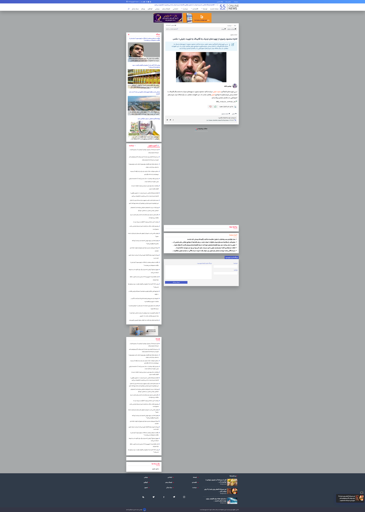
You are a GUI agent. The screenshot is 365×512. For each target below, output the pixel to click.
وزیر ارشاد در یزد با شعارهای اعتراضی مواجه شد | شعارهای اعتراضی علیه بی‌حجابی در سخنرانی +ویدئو (145, 209)
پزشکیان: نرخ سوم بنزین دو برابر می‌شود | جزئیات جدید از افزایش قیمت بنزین (145, 187)
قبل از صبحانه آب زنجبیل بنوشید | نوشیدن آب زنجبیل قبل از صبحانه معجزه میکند (144, 151)
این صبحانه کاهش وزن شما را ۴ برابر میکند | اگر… (215, 490)
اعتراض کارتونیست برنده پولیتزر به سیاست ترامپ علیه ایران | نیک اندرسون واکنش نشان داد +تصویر (144, 314)
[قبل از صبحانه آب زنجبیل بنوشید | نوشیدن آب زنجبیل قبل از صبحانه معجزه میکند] (232, 482)
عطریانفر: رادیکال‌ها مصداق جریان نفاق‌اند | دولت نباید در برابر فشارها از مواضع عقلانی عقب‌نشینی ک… (204, 242)
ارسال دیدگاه (176, 282)
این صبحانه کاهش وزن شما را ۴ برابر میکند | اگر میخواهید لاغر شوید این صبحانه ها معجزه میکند (144, 158)
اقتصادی (196, 9)
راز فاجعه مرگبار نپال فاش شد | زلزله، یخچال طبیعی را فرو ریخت (144, 320)
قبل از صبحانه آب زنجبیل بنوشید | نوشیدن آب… (216, 481)
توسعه (205, 9)
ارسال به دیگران (231, 29)
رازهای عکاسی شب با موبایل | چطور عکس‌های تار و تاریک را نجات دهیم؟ (143, 235)
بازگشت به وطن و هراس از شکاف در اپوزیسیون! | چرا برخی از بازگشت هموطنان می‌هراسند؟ (144, 39)
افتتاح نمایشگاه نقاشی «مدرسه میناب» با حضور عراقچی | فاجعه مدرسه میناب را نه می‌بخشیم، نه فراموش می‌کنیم (145, 194)
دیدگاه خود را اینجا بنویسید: (204, 263)
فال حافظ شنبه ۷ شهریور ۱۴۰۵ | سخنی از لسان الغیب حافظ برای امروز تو (144, 278)
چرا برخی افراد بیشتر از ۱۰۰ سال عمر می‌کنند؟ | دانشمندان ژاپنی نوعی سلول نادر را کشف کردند (144, 180)
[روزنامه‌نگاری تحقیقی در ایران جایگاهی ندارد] (144, 130)
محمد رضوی (225, 114)
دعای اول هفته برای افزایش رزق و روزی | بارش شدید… (216, 500)
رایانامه (236, 270)
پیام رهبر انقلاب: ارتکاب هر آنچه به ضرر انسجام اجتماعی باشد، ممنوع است (144, 227)
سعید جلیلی (217, 92)
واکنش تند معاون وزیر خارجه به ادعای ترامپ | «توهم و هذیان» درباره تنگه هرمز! (144, 307)
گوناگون (150, 9)
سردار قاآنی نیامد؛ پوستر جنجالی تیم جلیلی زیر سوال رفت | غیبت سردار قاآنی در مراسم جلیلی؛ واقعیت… (204, 251)
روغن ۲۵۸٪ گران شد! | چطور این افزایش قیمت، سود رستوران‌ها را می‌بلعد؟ (143, 285)
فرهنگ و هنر (166, 9)
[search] (129, 9)
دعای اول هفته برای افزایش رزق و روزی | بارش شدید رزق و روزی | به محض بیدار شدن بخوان (144, 165)
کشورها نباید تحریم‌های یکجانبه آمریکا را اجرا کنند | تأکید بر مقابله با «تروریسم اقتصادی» (145, 300)
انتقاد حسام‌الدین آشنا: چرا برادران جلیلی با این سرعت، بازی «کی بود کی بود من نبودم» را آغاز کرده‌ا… (205, 248)
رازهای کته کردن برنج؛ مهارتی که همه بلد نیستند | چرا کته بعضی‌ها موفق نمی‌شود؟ (145, 242)
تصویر (146, 487)
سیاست (186, 9)
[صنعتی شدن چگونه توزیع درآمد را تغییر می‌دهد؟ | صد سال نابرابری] (144, 105)
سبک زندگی (136, 9)
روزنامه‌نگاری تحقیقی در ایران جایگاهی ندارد (149, 119)
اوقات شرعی (220, 2)
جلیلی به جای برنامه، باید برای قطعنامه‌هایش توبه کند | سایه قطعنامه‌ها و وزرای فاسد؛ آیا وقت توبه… (204, 245)
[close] (361, 492)
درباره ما (236, 2)
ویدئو (143, 9)
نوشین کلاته (227, 86)
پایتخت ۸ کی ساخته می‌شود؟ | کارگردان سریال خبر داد (146, 222)
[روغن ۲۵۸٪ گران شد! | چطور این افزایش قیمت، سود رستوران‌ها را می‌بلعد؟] (144, 79)
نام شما (236, 263)
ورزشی (157, 9)
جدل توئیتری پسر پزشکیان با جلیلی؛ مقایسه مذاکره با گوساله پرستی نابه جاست (211, 239)
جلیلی (213, 95)
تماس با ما (228, 2)
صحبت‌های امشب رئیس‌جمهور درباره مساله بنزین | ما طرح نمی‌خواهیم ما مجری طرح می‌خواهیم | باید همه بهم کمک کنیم (183, 5)
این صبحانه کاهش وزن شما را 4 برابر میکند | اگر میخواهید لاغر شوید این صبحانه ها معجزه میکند (346, 498)
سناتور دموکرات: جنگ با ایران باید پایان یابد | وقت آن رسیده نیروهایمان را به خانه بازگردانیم (144, 173)
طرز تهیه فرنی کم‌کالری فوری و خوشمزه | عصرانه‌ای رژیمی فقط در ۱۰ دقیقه (144, 292)
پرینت (223, 29)
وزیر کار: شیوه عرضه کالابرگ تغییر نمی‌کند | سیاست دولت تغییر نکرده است (144, 256)
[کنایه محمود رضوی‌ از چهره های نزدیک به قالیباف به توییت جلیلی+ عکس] (170, 120)
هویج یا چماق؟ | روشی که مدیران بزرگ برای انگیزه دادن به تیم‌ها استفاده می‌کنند (144, 271)
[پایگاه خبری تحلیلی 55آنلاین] (229, 7)
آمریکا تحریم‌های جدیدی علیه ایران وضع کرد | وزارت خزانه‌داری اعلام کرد (144, 249)
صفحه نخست (214, 9)
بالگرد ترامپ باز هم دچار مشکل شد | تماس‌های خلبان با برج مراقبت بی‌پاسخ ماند (144, 216)
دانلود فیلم (155, 469)
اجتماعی (176, 9)
